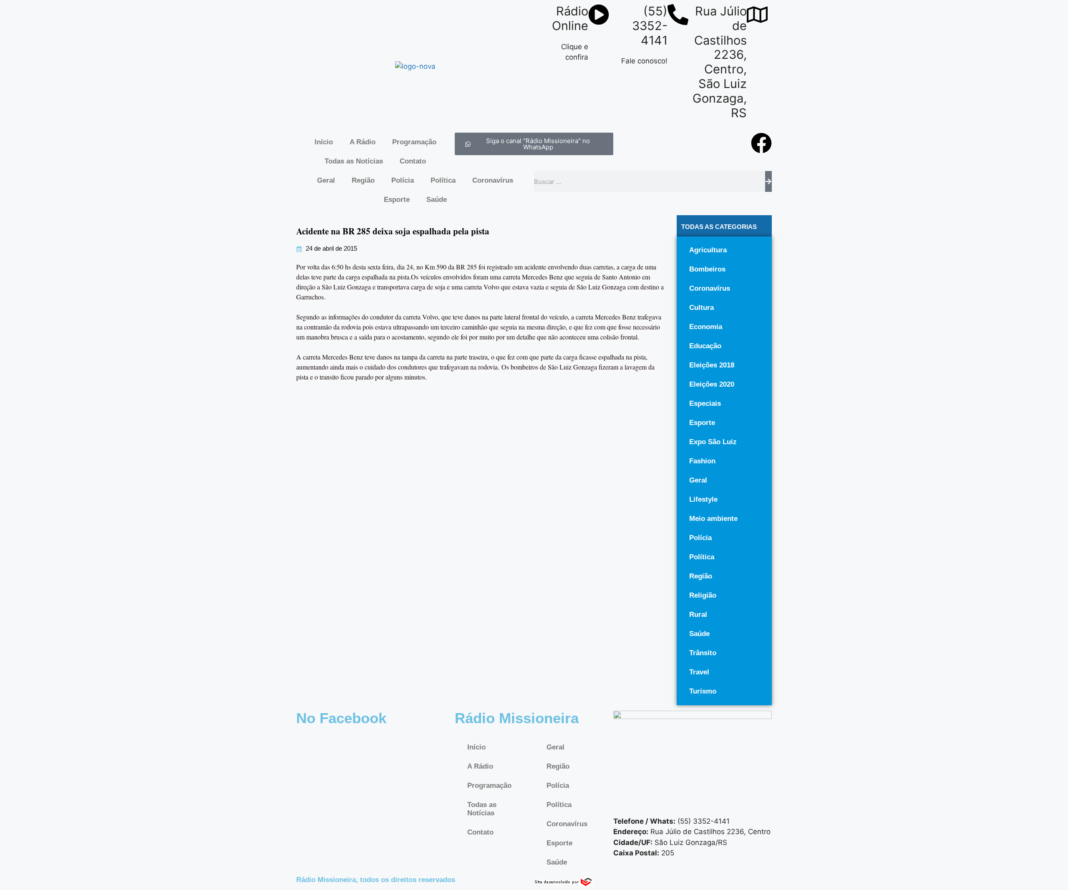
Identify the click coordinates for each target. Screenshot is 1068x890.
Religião (702, 595)
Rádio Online (570, 18)
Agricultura (708, 250)
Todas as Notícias (354, 161)
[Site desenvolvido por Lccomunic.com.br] (564, 884)
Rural (698, 614)
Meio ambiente (713, 519)
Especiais (705, 403)
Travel (699, 672)
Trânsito (702, 653)
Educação (705, 346)
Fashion (702, 461)
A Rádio (362, 142)
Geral (326, 180)
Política (443, 180)
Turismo (702, 691)
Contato (413, 161)
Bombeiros (707, 269)
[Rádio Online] (598, 14)
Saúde (436, 200)
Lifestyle (703, 499)
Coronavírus (492, 180)
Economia (705, 327)
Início (324, 142)
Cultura (701, 308)
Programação (414, 142)
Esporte (397, 200)
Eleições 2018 (711, 365)
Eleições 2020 (711, 384)
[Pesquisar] (768, 181)
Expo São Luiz (713, 442)
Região (363, 180)
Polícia (402, 180)
